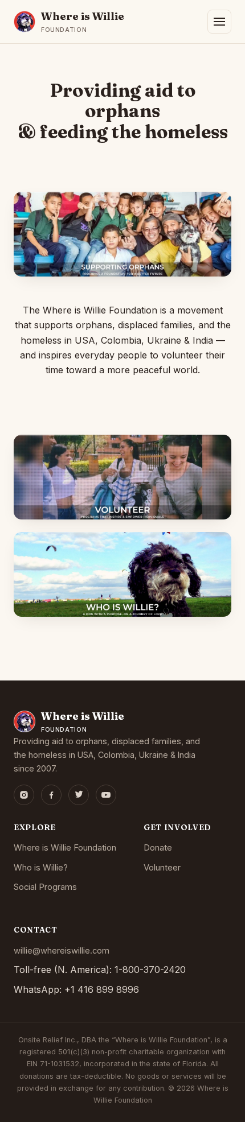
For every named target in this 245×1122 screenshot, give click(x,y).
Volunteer (162, 868)
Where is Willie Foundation (65, 848)
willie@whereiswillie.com (61, 951)
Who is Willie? (41, 868)
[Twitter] (78, 795)
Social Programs (45, 887)
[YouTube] (106, 795)
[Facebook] (51, 795)
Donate (158, 848)
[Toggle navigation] (219, 22)
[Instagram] (24, 795)
